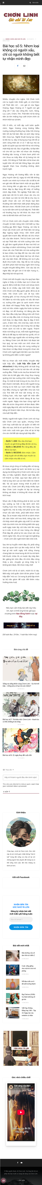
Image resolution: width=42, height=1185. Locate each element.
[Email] (24, 65)
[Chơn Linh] (21, 18)
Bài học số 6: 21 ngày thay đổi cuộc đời (17, 755)
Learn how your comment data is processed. (21, 785)
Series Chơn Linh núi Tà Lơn (15, 39)
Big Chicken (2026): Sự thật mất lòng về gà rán (28, 996)
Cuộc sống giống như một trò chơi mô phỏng (29, 968)
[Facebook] (17, 65)
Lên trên (21, 1180)
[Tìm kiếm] (30, 2)
